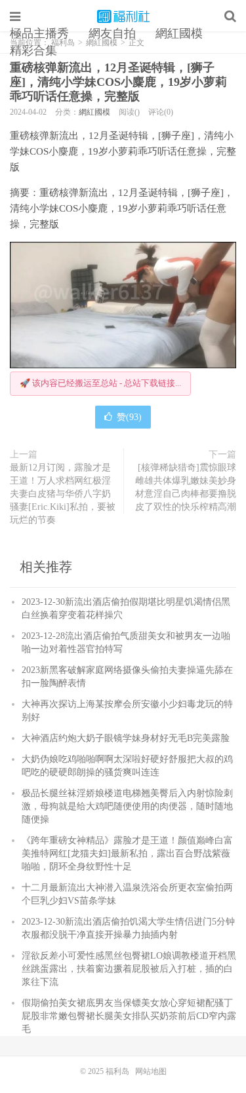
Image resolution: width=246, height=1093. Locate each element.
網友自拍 (112, 33)
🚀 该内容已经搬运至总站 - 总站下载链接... (100, 383)
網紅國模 (179, 33)
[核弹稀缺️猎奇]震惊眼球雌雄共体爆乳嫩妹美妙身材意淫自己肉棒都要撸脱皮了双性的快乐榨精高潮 (185, 487)
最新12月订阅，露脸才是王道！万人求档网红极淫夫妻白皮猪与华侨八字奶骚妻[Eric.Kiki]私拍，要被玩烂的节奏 (62, 494)
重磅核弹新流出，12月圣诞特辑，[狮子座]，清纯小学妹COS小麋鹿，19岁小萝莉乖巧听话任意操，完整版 (118, 82)
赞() (129, 417)
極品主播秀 (39, 33)
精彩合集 (33, 50)
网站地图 (151, 1071)
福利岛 (123, 16)
